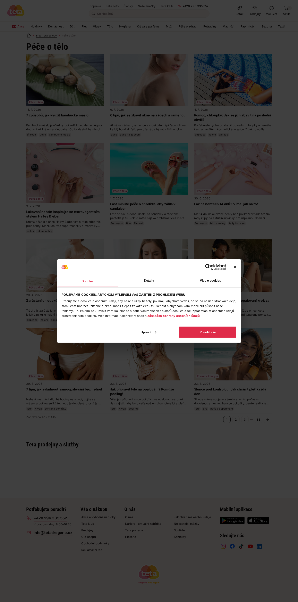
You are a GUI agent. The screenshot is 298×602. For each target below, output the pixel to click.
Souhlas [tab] (88, 281)
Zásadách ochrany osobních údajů (173, 316)
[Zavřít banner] (235, 267)
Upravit (146, 332)
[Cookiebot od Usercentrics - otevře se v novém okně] (208, 267)
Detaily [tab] (149, 280)
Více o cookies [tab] (210, 280)
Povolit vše (208, 332)
